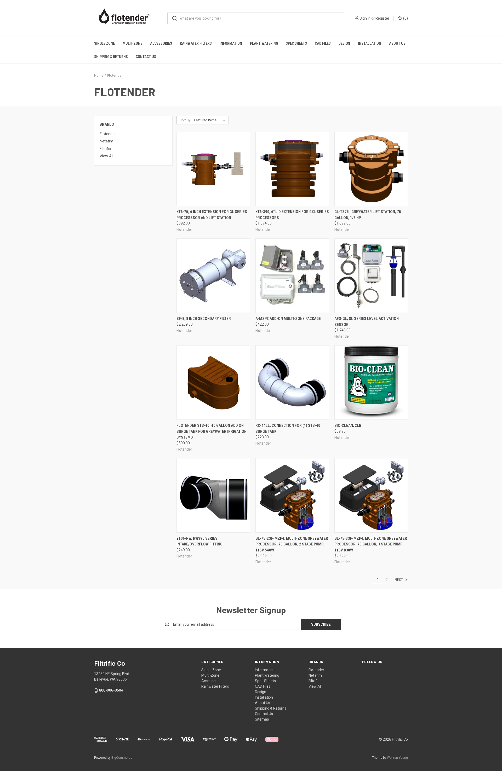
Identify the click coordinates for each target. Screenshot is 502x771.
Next (399, 580)
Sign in (365, 18)
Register (382, 18)
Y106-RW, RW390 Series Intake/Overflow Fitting (199, 541)
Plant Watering (264, 43)
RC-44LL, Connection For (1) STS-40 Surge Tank (287, 428)
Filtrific (105, 148)
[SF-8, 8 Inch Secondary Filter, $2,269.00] (213, 275)
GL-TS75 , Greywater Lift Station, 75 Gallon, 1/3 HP (367, 214)
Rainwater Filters (196, 43)
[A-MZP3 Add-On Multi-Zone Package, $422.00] (292, 275)
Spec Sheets (296, 43)
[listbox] (211, 120)
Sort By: (185, 120)
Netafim (106, 141)
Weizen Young (397, 758)
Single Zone (104, 43)
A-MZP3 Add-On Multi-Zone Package (288, 318)
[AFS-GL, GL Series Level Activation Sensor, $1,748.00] (371, 275)
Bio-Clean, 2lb (347, 425)
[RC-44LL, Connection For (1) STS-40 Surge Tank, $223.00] (292, 382)
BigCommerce (121, 758)
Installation (369, 43)
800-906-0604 (111, 690)
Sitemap (262, 719)
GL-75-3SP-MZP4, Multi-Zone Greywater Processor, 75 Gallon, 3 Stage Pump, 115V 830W (370, 544)
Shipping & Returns (111, 57)
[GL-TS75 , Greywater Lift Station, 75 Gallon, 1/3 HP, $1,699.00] (371, 169)
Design (344, 43)
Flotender (108, 133)
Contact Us (146, 57)
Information (231, 43)
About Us (397, 43)
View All (106, 156)
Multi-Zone (132, 43)
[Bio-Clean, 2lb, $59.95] (371, 382)
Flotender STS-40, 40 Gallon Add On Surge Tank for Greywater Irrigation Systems (211, 431)
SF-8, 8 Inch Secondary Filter (203, 318)
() (405, 18)
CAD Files (323, 43)
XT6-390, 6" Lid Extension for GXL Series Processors (292, 214)
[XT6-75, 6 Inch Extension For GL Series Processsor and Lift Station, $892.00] (213, 169)
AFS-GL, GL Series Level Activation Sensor (366, 321)
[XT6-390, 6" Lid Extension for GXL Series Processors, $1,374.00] (292, 169)
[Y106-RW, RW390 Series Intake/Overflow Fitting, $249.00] (213, 495)
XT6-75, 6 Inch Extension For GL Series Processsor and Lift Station (211, 214)
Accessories (161, 43)
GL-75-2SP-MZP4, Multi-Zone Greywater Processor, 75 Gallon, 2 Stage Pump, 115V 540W (291, 544)
